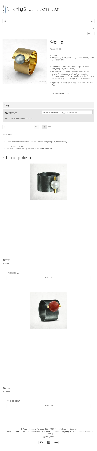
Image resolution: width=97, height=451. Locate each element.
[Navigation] (5, 21)
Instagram (49, 437)
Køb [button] (49, 127)
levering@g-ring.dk (77, 76)
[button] (89, 33)
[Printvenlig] (93, 28)
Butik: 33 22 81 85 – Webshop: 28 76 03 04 (32, 431)
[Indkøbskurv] (91, 21)
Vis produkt (48, 278)
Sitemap (50, 433)
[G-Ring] (48, 8)
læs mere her (46, 148)
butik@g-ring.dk (64, 431)
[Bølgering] (48, 209)
